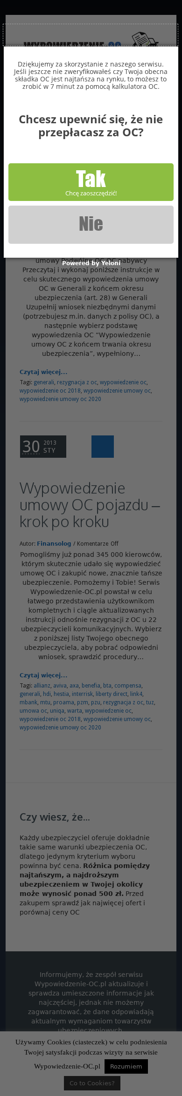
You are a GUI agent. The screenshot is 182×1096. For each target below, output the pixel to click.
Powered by (91, 263)
